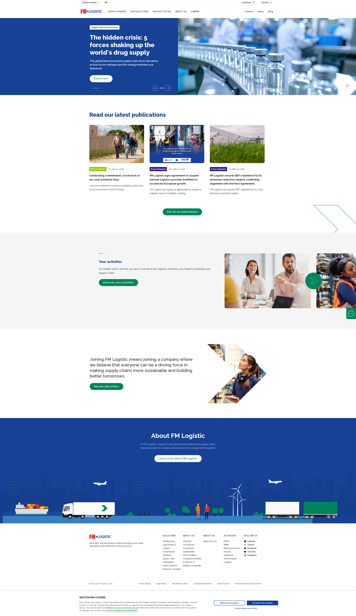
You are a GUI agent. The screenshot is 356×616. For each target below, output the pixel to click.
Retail (226, 545)
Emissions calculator (172, 569)
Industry (227, 552)
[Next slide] (168, 88)
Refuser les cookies (229, 603)
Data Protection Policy (180, 584)
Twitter (250, 545)
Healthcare (228, 555)
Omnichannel (169, 552)
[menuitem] (117, 11)
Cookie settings (145, 584)
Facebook (252, 548)
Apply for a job (210, 541)
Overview (187, 541)
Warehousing (169, 541)
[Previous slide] (155, 88)
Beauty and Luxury (232, 548)
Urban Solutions (170, 565)
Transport (167, 555)
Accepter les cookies (262, 603)
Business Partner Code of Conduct (248, 584)
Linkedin (251, 541)
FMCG (226, 541)
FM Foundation (189, 555)
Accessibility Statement (203, 584)
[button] (313, 281)
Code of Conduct (223, 584)
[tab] (101, 253)
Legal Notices (161, 584)
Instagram (252, 555)
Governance (188, 548)
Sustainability (189, 552)
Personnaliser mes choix (246, 608)
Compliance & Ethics (192, 559)
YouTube (251, 552)
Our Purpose (188, 545)
